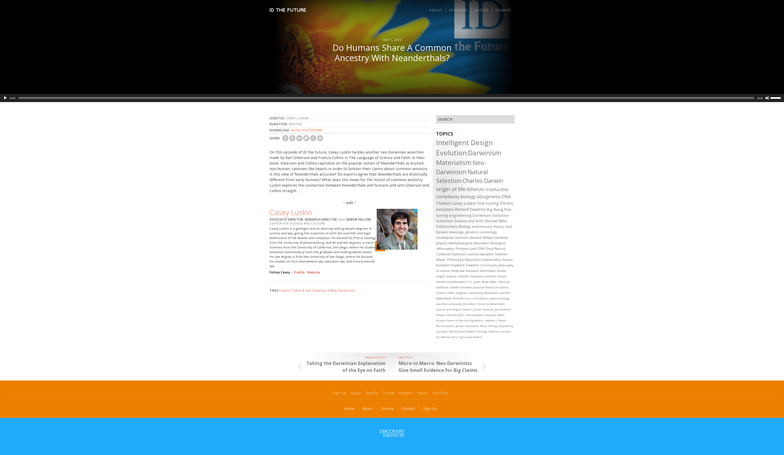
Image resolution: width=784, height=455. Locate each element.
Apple (356, 392)
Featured (490, 315)
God (508, 226)
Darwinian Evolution (490, 215)
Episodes (458, 10)
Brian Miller (489, 282)
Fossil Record (495, 248)
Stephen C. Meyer (495, 320)
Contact (408, 408)
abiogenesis (489, 196)
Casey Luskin (291, 212)
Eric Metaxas (443, 337)
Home (349, 408)
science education (480, 254)
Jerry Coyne (458, 337)
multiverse (444, 237)
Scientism (444, 220)
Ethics (483, 326)
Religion (441, 315)
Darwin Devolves (461, 287)
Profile (299, 272)
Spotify (371, 392)
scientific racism (495, 276)
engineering (460, 215)
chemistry (488, 309)
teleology (456, 232)
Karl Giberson (315, 290)
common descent (468, 237)
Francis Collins (290, 290)
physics (441, 243)
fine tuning (488, 203)
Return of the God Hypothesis (465, 320)
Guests (481, 10)
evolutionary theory (488, 226)
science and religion (448, 309)
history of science (497, 287)
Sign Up (339, 392)
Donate (503, 10)
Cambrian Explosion (451, 254)
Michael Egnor (455, 315)
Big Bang (495, 209)
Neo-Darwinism (342, 290)
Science (451, 276)
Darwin (442, 232)
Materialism (453, 162)
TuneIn (388, 392)
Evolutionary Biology (453, 226)
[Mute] (767, 98)
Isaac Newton (474, 337)
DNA (506, 196)
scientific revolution (470, 276)
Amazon (406, 392)
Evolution (451, 152)
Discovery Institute (392, 433)
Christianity (488, 265)
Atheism (475, 189)
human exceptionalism (451, 282)
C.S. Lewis (474, 282)
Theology (481, 331)
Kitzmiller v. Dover (474, 304)
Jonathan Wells (495, 304)
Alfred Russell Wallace (462, 331)
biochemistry (503, 309)
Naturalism (473, 259)
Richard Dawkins (470, 209)
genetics (471, 232)
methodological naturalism (468, 243)
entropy (493, 326)
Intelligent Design (464, 142)
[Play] (5, 98)
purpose (478, 287)
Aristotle (458, 298)
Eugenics (462, 293)
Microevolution (445, 326)
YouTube (440, 392)
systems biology (499, 298)
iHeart (422, 392)
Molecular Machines (465, 271)
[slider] (776, 97)
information (488, 271)
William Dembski (495, 237)
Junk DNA (477, 248)
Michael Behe (496, 220)
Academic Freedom (465, 265)
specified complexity (449, 304)
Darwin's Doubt (471, 309)
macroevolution (474, 315)
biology (468, 196)
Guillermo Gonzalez (499, 331)
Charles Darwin (482, 181)
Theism (443, 203)
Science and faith (469, 220)
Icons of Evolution (476, 298)
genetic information (467, 326)
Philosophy (455, 259)
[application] (392, 98)
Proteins (462, 248)
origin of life (451, 189)
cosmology (488, 232)
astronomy (476, 293)
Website (313, 272)
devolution (491, 293)
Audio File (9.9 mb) (306, 130)
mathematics (491, 259)
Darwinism (484, 152)
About (435, 10)
